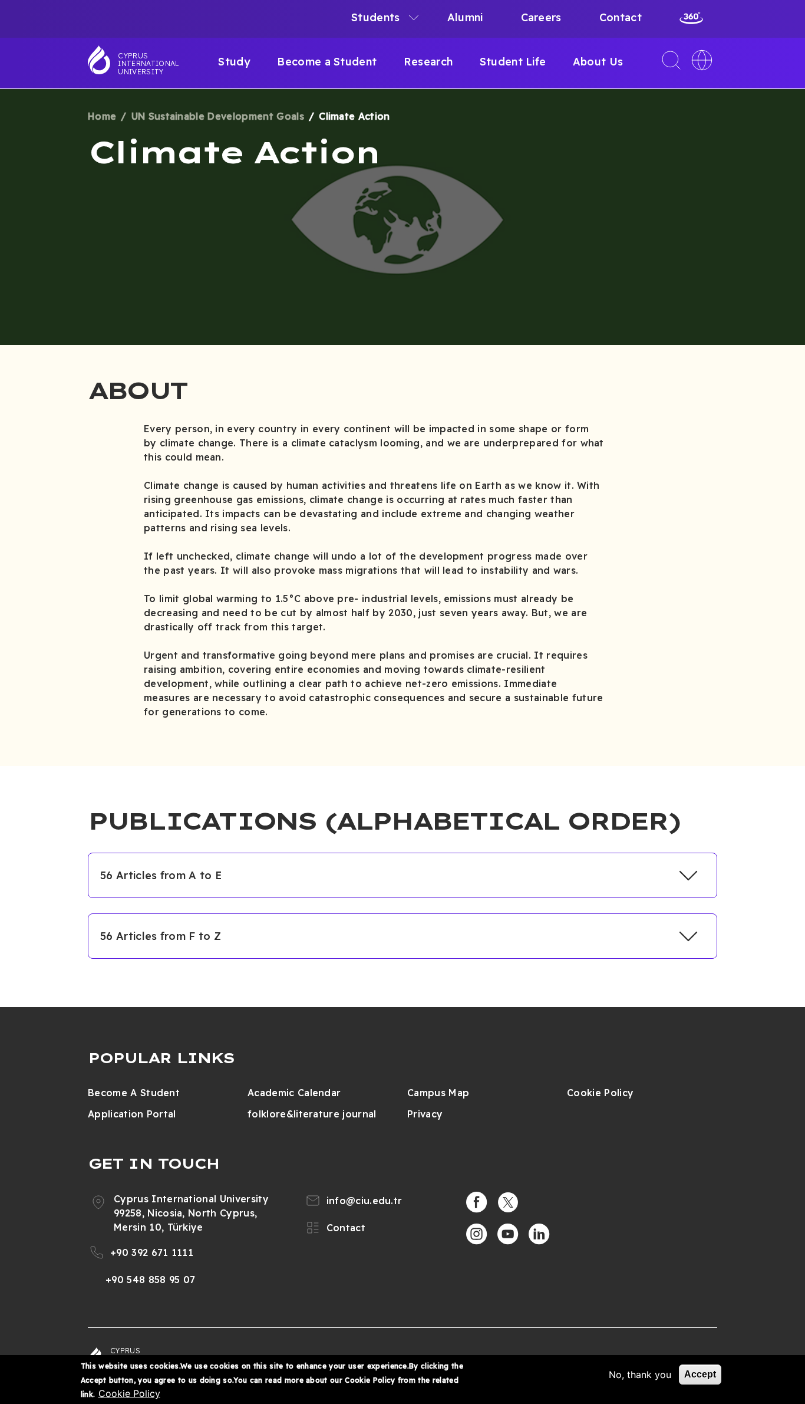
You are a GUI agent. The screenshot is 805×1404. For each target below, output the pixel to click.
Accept (700, 1374)
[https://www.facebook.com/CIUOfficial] (476, 1202)
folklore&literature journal (312, 1114)
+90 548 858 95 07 (150, 1279)
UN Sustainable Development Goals (217, 116)
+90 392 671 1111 (151, 1252)
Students (375, 17)
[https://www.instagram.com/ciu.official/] (476, 1234)
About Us (598, 61)
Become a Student (327, 61)
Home (102, 116)
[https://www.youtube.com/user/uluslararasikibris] (508, 1234)
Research (428, 61)
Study (234, 61)
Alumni (465, 17)
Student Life (513, 61)
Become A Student (134, 1093)
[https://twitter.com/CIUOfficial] (508, 1202)
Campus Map (438, 1093)
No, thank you (640, 1374)
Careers (541, 17)
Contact (620, 17)
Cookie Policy (600, 1093)
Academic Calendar (294, 1093)
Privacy (425, 1114)
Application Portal (132, 1114)
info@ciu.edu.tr (364, 1200)
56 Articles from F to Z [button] (160, 936)
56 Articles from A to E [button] (161, 875)
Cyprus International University (148, 63)
